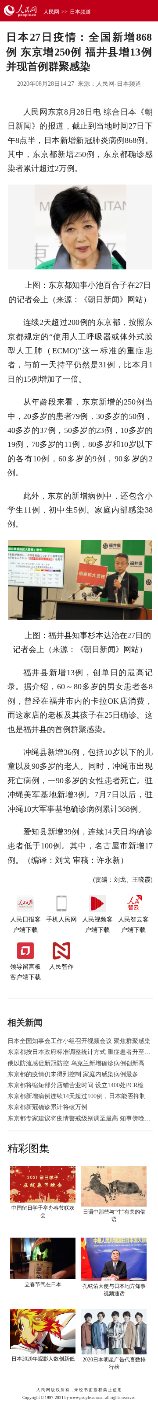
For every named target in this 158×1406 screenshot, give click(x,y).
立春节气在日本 (43, 1284)
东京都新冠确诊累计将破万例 (47, 1107)
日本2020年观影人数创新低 (43, 1359)
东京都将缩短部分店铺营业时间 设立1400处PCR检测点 (81, 1085)
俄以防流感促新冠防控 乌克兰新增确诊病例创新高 (75, 1063)
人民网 (51, 12)
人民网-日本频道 (118, 83)
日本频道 (80, 12)
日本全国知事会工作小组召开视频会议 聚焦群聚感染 (79, 1041)
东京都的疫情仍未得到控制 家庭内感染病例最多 (72, 1074)
